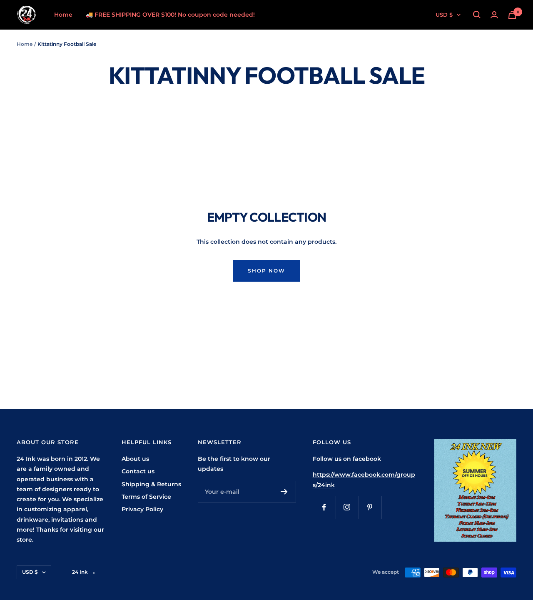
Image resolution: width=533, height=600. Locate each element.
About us (135, 458)
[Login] (494, 14)
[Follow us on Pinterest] (370, 507)
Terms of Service (146, 496)
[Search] (477, 14)
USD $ (444, 14)
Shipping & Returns (151, 484)
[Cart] (512, 15)
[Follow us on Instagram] (347, 507)
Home (63, 14)
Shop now (266, 271)
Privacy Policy (142, 509)
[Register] (284, 492)
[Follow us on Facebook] (324, 507)
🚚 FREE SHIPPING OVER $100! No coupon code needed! (170, 14)
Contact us (138, 471)
